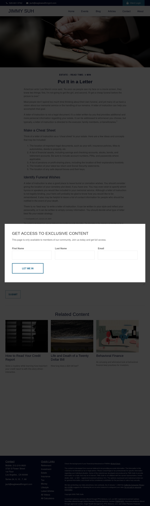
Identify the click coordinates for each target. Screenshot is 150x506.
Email (101, 248)
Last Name (61, 248)
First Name (18, 248)
